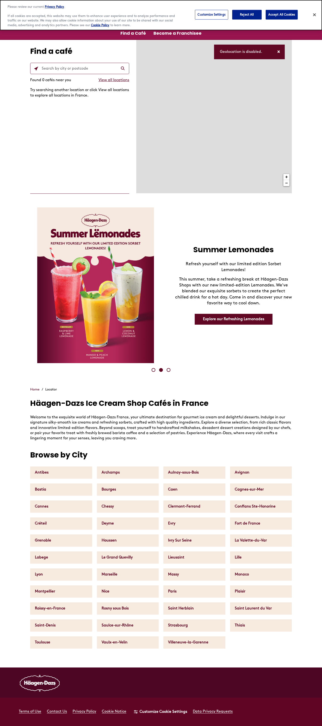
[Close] (314, 14)
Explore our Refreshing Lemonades (233, 319)
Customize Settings (211, 14)
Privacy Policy (54, 6)
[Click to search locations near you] (36, 68)
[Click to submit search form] (123, 68)
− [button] (286, 182)
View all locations (114, 80)
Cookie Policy (100, 25)
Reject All (247, 14)
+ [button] (286, 176)
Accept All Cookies (281, 14)
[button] (153, 370)
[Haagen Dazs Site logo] (40, 682)
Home (35, 389)
